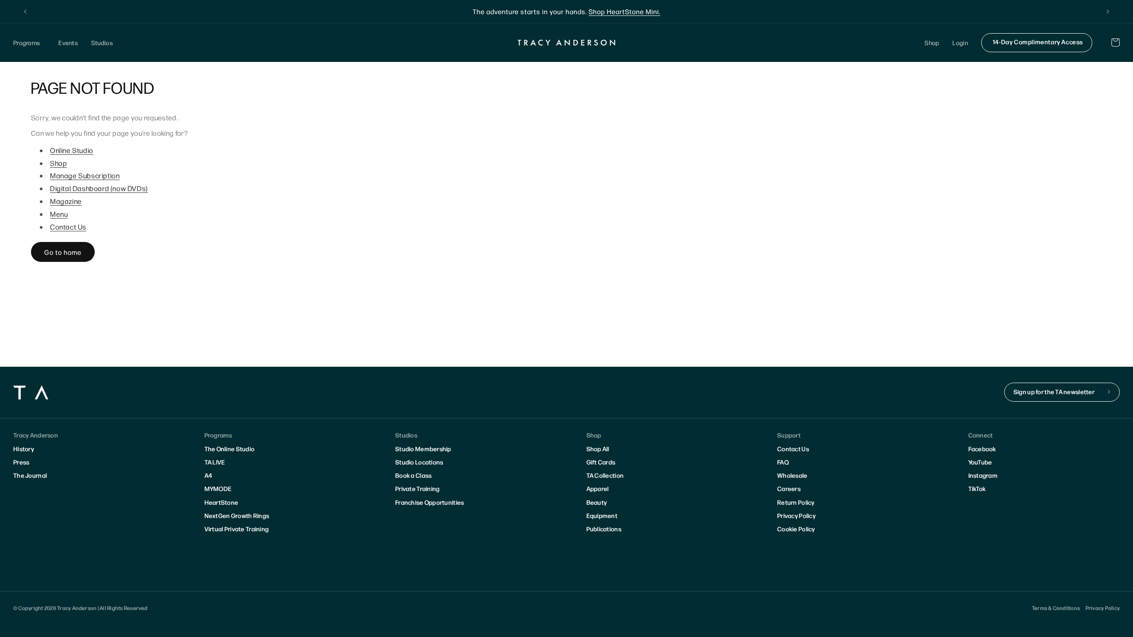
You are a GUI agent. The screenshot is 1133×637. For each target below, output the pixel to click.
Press (21, 462)
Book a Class (413, 475)
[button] (29, 42)
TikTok (977, 488)
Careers (789, 488)
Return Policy (796, 502)
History (23, 449)
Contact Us (68, 226)
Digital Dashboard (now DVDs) (99, 188)
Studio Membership (423, 449)
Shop (58, 163)
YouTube (980, 462)
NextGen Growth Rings (237, 515)
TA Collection (605, 475)
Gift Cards (601, 462)
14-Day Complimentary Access (1038, 42)
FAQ (783, 462)
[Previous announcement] (25, 11)
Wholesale (792, 475)
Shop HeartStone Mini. (624, 11)
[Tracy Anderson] (567, 42)
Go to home (62, 252)
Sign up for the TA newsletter (1054, 391)
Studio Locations (419, 462)
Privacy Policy (796, 515)
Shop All (597, 449)
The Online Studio (229, 449)
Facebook (982, 449)
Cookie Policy (796, 529)
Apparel (597, 488)
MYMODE (218, 488)
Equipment (602, 515)
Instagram (983, 475)
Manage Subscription (84, 175)
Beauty (596, 502)
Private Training (417, 488)
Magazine (66, 201)
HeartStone (221, 502)
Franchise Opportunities (429, 502)
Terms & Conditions (1056, 608)
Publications (603, 529)
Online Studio (71, 150)
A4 (208, 475)
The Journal (30, 475)
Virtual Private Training (236, 529)
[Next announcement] (1108, 11)
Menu (59, 214)
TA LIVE (214, 462)
